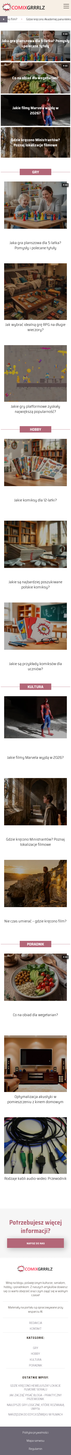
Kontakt (35, 1328)
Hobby (35, 429)
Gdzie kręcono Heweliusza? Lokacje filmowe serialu (35, 1387)
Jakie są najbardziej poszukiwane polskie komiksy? (35, 584)
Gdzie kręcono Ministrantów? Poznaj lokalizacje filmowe (35, 142)
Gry (35, 172)
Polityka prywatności (35, 1432)
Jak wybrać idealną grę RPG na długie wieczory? (35, 327)
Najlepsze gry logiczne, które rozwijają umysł (35, 1406)
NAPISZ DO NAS (36, 1243)
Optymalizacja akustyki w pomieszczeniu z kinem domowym (35, 1099)
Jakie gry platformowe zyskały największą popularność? (35, 409)
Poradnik (35, 944)
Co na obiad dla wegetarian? (35, 77)
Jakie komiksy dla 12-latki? (35, 500)
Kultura (35, 687)
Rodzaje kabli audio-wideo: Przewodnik (35, 1178)
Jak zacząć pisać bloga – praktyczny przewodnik (35, 1397)
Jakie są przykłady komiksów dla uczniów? (35, 666)
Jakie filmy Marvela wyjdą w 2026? (35, 110)
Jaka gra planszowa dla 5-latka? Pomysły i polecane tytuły (35, 43)
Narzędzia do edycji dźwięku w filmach (35, 1414)
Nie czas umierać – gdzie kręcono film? (35, 921)
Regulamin (35, 1448)
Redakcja (35, 1322)
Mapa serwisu (35, 1440)
